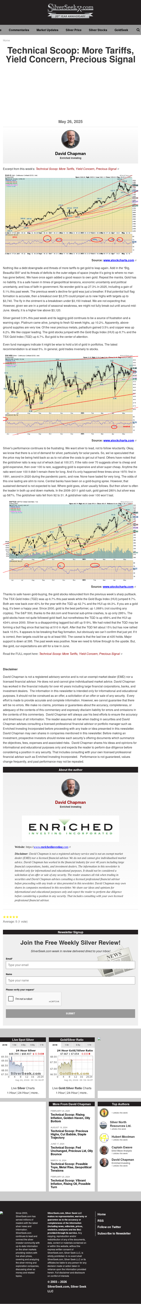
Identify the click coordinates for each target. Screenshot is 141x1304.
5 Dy (32, 1044)
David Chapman (123, 1159)
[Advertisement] (70, 93)
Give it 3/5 (10, 916)
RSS (100, 1220)
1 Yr (42, 1044)
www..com (51, 846)
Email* (9, 958)
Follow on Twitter (109, 1227)
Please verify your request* (20, 989)
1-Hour (11, 1092)
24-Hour (23, 1092)
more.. (35, 1092)
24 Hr (4, 1044)
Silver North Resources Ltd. (120, 1124)
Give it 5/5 (17, 916)
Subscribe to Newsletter (114, 1233)
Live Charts (23, 1088)
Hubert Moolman (123, 1136)
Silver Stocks (98, 30)
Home (6, 40)
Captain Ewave (122, 1147)
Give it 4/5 (13, 916)
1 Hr (14, 1044)
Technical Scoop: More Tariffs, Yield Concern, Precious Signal (76, 169)
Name (9, 974)
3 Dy (23, 1044)
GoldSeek (121, 30)
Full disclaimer (62, 1272)
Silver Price (74, 30)
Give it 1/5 (4, 916)
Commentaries (19, 30)
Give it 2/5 (7, 916)
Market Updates (47, 30)
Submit (70, 1013)
